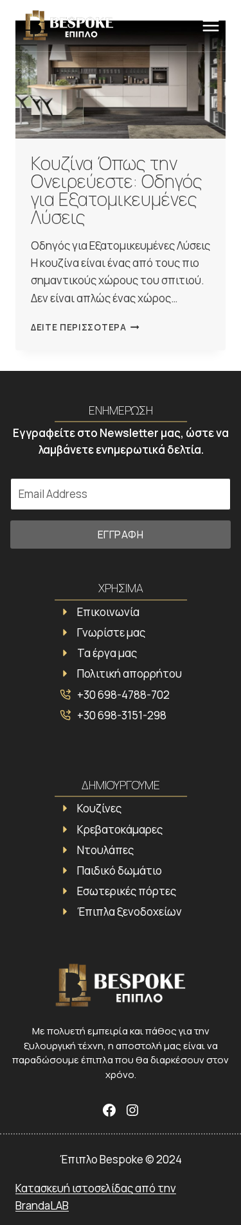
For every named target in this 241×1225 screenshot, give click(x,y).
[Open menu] (210, 25)
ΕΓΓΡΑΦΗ (121, 534)
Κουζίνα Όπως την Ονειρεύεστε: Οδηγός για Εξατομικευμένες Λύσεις (116, 190)
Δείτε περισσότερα (85, 327)
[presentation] (120, 80)
